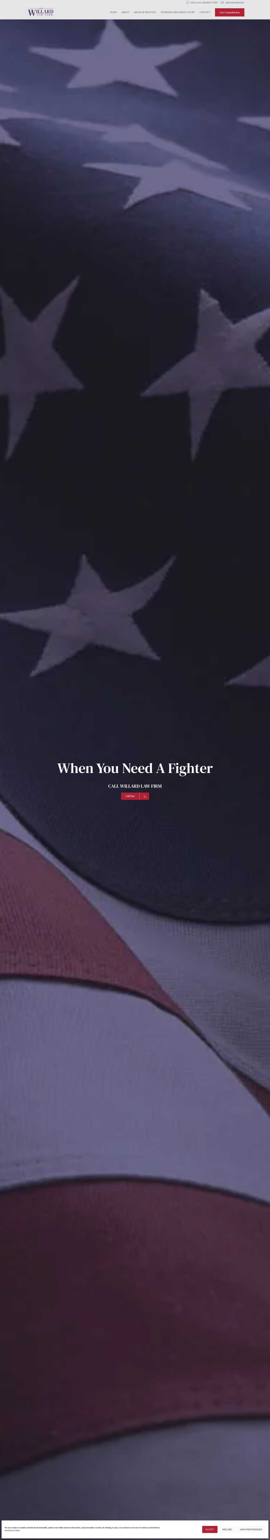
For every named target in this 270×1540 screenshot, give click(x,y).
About (125, 12)
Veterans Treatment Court (178, 12)
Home (113, 12)
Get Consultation (230, 12)
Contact (205, 12)
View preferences (251, 1529)
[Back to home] (40, 12)
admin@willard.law (234, 2)
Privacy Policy (14, 1530)
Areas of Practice (145, 12)
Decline (227, 1529)
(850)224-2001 (210, 2)
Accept (209, 1529)
